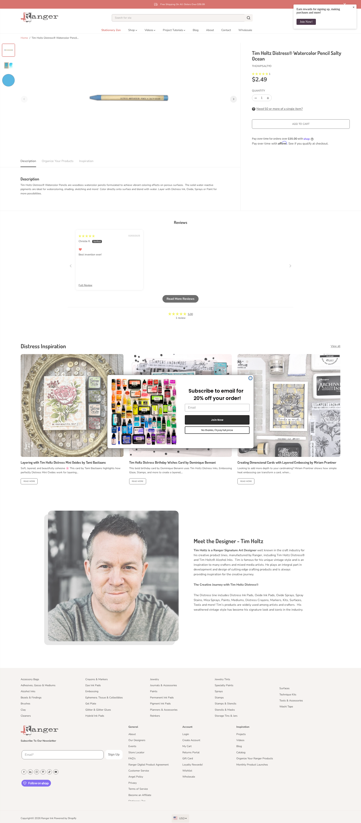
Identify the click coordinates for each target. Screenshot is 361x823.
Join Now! (306, 21)
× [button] (354, 7)
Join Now (217, 420)
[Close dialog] (250, 378)
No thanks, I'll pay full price (217, 430)
